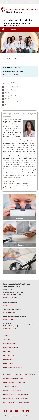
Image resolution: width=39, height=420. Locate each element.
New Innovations (8, 355)
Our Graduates (10, 99)
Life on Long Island (11, 102)
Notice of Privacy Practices (12, 390)
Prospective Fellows (11, 96)
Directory (6, 351)
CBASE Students (8, 359)
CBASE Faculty (8, 363)
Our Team (8, 93)
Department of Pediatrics (18, 20)
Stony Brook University (10, 374)
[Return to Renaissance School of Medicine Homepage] (3, 29)
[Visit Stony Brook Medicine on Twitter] (11, 411)
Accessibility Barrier (10, 402)
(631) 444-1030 (9, 319)
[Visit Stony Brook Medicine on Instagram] (22, 411)
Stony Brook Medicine (27, 374)
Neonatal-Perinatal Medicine (13, 75)
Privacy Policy (21, 382)
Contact (8, 105)
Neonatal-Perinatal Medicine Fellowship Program (16, 24)
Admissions (7, 339)
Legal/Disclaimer (9, 382)
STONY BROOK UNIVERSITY (10, 2)
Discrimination (8, 398)
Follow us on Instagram (10, 297)
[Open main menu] (12, 29)
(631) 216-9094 (9, 329)
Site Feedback (23, 402)
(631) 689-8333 (9, 305)
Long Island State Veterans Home (14, 378)
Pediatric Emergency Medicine (13, 71)
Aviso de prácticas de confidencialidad (15, 394)
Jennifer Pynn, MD (9, 181)
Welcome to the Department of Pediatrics (13, 56)
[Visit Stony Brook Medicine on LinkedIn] (27, 411)
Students (6, 335)
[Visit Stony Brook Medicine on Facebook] (5, 411)
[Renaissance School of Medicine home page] (19, 10)
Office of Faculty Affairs (11, 347)
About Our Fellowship (12, 87)
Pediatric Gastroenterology (12, 67)
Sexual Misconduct (21, 398)
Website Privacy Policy (10, 386)
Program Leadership (12, 90)
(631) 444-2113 (9, 312)
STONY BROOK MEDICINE (29, 2)
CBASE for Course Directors (12, 367)
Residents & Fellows (9, 343)
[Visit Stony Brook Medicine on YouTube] (16, 411)
